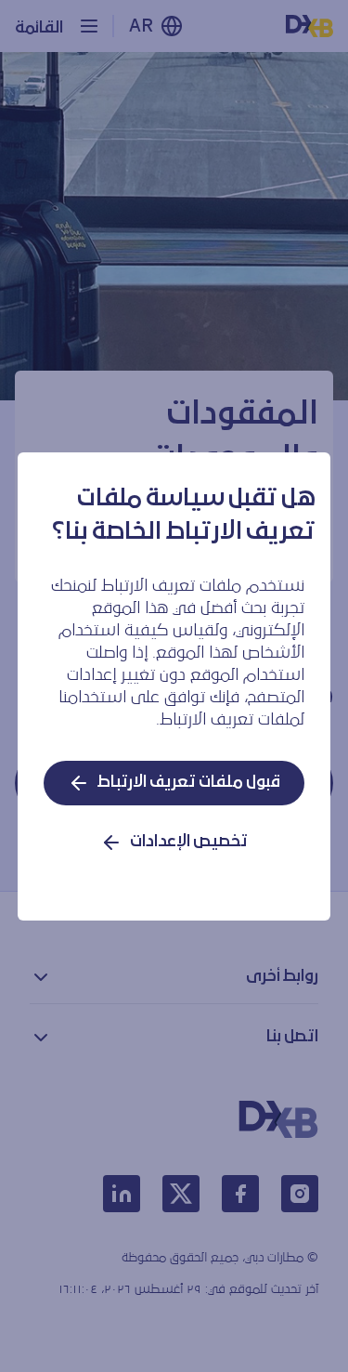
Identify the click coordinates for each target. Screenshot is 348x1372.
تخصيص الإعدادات (189, 842)
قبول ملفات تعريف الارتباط (188, 782)
